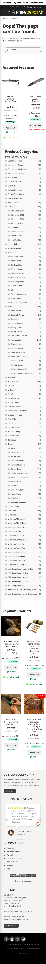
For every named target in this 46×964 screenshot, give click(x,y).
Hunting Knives (13, 244)
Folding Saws (16, 457)
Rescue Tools (16, 481)
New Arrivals (13, 382)
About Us (10, 848)
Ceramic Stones (17, 269)
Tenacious (12, 440)
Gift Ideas (11, 207)
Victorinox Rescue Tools (17, 552)
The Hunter (15, 228)
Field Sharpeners (17, 282)
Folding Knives (13, 203)
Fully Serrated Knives (19, 336)
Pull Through (16, 298)
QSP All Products (14, 407)
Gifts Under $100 (17, 211)
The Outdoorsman (18, 232)
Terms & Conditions (14, 858)
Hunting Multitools (18, 465)
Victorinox (12, 515)
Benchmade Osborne (16, 173)
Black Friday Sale (14, 182)
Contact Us (11, 925)
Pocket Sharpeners (18, 294)
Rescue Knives (16, 344)
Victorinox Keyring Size (17, 527)
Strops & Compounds (19, 303)
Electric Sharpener (18, 278)
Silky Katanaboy (14, 427)
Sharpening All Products (17, 411)
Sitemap (10, 865)
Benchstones (16, 261)
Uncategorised (13, 506)
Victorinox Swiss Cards (17, 561)
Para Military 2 (13, 398)
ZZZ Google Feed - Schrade (18, 577)
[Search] (9, 12)
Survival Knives (14, 436)
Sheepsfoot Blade (15, 415)
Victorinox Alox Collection (17, 523)
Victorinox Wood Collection (18, 565)
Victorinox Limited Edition (17, 540)
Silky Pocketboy (14, 432)
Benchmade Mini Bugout (17, 169)
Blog (8, 869)
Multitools (12, 377)
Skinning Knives (17, 348)
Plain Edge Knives (17, 340)
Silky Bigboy (12, 419)
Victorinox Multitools (18, 502)
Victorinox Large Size (16, 536)
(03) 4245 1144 (22, 917)
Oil (12, 290)
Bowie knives (16, 311)
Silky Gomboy (13, 423)
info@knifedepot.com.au (18, 919)
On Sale (11, 386)
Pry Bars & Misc (14, 402)
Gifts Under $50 (17, 223)
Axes (13, 448)
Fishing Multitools (17, 452)
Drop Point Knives (17, 323)
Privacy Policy (12, 862)
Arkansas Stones (17, 257)
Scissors (14, 486)
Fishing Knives (16, 328)
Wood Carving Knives (19, 357)
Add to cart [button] (10, 128)
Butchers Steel (16, 265)
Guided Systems (17, 286)
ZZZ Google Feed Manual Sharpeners (22, 594)
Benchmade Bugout (15, 165)
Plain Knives (18, 365)
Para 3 (10, 394)
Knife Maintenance (15, 248)
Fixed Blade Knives (15, 198)
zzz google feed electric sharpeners (22, 590)
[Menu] (3, 12)
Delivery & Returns (14, 851)
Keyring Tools (16, 469)
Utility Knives (15, 498)
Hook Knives (18, 361)
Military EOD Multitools (19, 477)
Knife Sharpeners (14, 253)
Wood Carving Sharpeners (23, 373)
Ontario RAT (12, 390)
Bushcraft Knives (17, 315)
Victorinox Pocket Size (16, 548)
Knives (10, 307)
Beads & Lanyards (15, 161)
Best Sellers (12, 178)
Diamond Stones (17, 273)
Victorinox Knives (14, 531)
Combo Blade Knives (16, 194)
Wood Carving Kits (20, 369)
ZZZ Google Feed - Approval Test (20, 569)
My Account (38, 7)
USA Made (12, 511)
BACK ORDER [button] (35, 126)
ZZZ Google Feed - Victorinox (19, 581)
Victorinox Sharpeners (16, 556)
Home (8, 18)
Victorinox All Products (16, 519)
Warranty (10, 855)
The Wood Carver (17, 240)
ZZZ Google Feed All (16, 586)
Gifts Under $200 (17, 215)
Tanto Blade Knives (18, 352)
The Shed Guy (16, 236)
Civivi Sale (12, 186)
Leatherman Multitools (19, 473)
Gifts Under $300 (17, 219)
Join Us (9, 791)
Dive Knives (15, 319)
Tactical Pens (16, 494)
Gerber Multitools (17, 461)
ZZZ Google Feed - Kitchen (18, 573)
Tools (10, 444)
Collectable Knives (15, 190)
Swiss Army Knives (18, 490)
